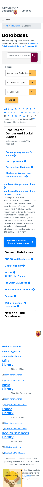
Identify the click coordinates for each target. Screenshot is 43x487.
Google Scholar (13, 266)
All (5, 109)
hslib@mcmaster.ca (12, 447)
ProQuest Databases (16, 283)
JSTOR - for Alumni (15, 276)
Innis (7, 387)
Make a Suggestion (11, 351)
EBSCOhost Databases (18, 259)
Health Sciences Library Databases (18, 242)
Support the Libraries (12, 356)
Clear (11, 100)
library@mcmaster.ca (13, 375)
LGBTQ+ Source (15, 161)
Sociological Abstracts (18, 167)
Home (7, 20)
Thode (7, 411)
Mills (7, 362)
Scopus (9, 296)
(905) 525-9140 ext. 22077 (15, 381)
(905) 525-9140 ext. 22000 (15, 429)
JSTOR (9, 272)
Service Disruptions (11, 346)
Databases (15, 26)
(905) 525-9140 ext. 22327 (15, 453)
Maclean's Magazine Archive (19, 184)
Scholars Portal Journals (18, 289)
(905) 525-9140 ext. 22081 (15, 405)
